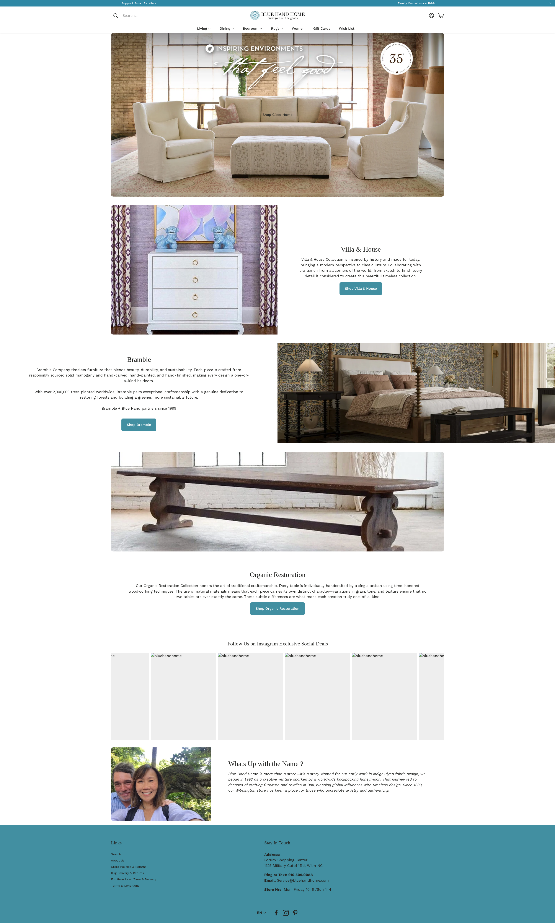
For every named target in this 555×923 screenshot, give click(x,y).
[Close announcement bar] (550, 3)
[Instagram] (286, 913)
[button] (141, 15)
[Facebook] (276, 913)
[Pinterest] (295, 913)
